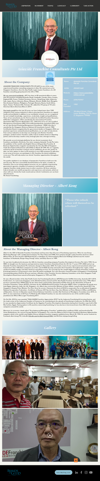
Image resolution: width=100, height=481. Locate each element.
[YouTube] (91, 472)
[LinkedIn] (76, 472)
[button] (26, 6)
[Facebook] (81, 472)
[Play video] (50, 435)
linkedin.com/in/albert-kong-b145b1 (40, 316)
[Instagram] (86, 472)
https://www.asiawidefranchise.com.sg (83, 94)
